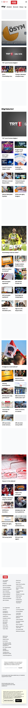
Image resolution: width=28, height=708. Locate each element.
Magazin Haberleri (7, 589)
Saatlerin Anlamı (7, 618)
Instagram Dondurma (5, 612)
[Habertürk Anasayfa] (14, 2)
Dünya (21, 7)
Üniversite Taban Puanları (20, 622)
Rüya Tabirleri (19, 624)
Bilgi (3, 7)
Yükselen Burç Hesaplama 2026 (7, 653)
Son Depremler (6, 607)
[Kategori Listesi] (26, 2)
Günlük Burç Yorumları (19, 602)
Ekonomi (15, 7)
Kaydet (20, 668)
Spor (26, 7)
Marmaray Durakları (5, 636)
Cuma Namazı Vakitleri (19, 591)
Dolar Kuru (18, 580)
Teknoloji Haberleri (7, 598)
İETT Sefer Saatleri (7, 647)
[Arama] (2, 2)
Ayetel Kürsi (5, 616)
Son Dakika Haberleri (5, 581)
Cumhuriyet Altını (20, 609)
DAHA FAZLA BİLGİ (8, 700)
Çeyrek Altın (5, 627)
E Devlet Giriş (19, 599)
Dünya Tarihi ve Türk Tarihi (19, 627)
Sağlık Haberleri (6, 594)
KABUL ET (18, 700)
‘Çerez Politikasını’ (18, 696)
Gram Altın (5, 625)
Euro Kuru (18, 582)
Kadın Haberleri (6, 596)
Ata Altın (18, 607)
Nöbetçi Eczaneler (20, 594)
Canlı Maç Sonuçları (18, 614)
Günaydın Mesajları (5, 622)
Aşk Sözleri (5, 620)
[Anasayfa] (5, 577)
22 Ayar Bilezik (19, 611)
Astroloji (5, 609)
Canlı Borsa (19, 586)
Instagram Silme (7, 614)
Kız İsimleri (5, 641)
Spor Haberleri (6, 591)
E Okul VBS (18, 597)
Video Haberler (19, 619)
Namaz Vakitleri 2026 (19, 588)
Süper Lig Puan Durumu (19, 617)
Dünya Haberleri (6, 593)
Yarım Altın (5, 628)
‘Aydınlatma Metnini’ (8, 697)
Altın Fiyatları (6, 600)
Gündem (9, 7)
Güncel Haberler (6, 587)
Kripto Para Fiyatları (20, 584)
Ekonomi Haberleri (7, 585)
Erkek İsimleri (6, 639)
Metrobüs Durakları (20, 631)
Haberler (5, 583)
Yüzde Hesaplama (7, 655)
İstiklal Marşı (19, 596)
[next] (25, 33)
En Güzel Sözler (19, 629)
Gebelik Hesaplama (5, 649)
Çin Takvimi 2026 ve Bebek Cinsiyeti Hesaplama (7, 644)
